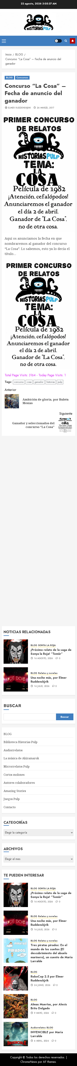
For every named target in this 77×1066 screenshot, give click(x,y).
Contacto (10, 807)
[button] (4, 40)
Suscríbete (72, 41)
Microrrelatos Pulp (17, 766)
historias (51, 382)
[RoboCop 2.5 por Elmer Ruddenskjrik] (16, 978)
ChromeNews (28, 1062)
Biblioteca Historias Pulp (20, 742)
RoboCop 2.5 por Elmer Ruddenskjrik (47, 978)
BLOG (9, 77)
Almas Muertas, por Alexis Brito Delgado (49, 1006)
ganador (39, 382)
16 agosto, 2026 (43, 658)
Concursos (22, 77)
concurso (19, 382)
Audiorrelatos (13, 750)
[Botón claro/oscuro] (58, 41)
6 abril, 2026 (41, 1041)
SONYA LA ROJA (47, 645)
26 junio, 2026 (42, 985)
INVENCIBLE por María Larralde (47, 1034)
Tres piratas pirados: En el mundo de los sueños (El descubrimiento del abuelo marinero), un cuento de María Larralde (52, 953)
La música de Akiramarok (21, 758)
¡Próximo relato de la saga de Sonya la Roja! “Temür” (51, 652)
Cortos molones (14, 775)
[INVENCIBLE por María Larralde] (16, 1034)
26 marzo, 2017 (45, 108)
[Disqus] (38, 484)
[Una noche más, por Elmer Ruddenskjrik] (16, 679)
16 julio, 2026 (41, 686)
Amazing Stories (15, 791)
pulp (60, 382)
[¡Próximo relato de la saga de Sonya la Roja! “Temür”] (16, 651)
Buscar (12, 705)
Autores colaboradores (19, 783)
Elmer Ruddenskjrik (19, 108)
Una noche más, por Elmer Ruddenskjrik (49, 680)
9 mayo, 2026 (41, 1013)
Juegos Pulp (12, 799)
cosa (29, 382)
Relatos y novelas (47, 673)
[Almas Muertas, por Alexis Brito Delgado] (16, 1006)
